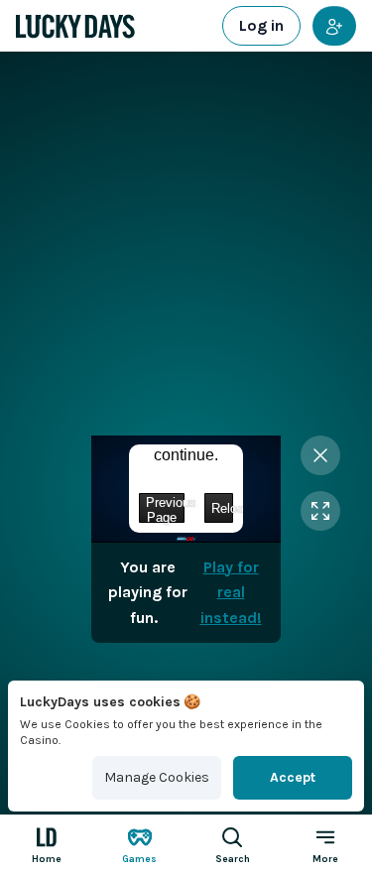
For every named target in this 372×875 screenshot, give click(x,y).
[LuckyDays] (75, 26)
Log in (261, 25)
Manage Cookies (156, 777)
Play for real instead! (231, 592)
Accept (292, 777)
